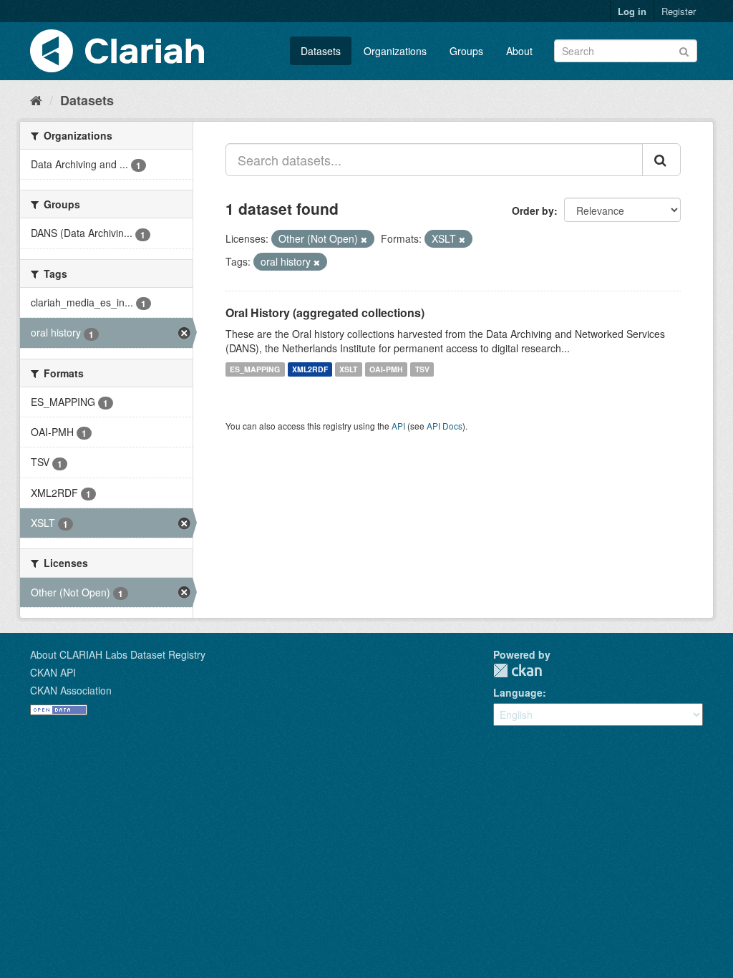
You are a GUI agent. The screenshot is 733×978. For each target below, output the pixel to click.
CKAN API (53, 672)
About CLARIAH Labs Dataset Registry (117, 654)
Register (678, 11)
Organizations (395, 51)
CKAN (517, 670)
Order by (533, 210)
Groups (466, 51)
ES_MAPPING (255, 369)
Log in (632, 11)
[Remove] (364, 239)
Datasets (321, 51)
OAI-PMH (386, 369)
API (398, 426)
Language (518, 692)
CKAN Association (71, 690)
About (519, 51)
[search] (661, 159)
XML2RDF (310, 369)
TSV (422, 369)
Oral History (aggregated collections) (324, 312)
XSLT (348, 369)
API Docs (444, 426)
